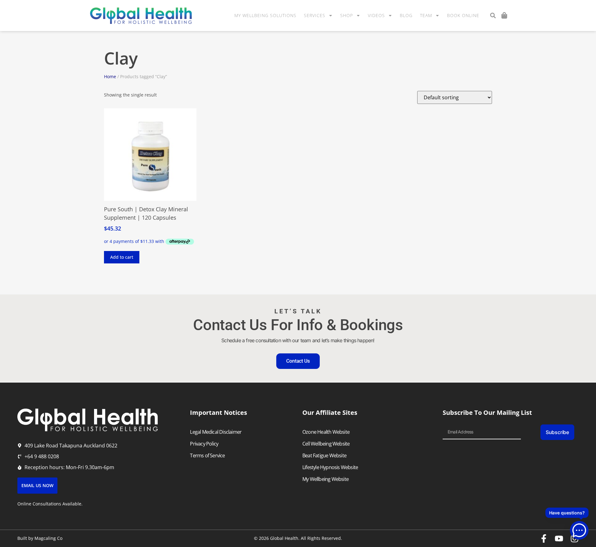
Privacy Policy (204, 443)
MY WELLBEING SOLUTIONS (265, 15)
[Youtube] (559, 538)
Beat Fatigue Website (324, 455)
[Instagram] (574, 538)
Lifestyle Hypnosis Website (330, 467)
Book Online (463, 15)
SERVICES (314, 15)
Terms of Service (207, 455)
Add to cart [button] (121, 257)
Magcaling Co (48, 538)
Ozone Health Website (326, 431)
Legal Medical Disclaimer (216, 431)
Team (426, 15)
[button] (493, 16)
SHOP (346, 15)
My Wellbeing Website (325, 479)
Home (110, 76)
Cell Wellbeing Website (326, 443)
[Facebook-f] (544, 538)
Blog (406, 15)
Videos (376, 15)
